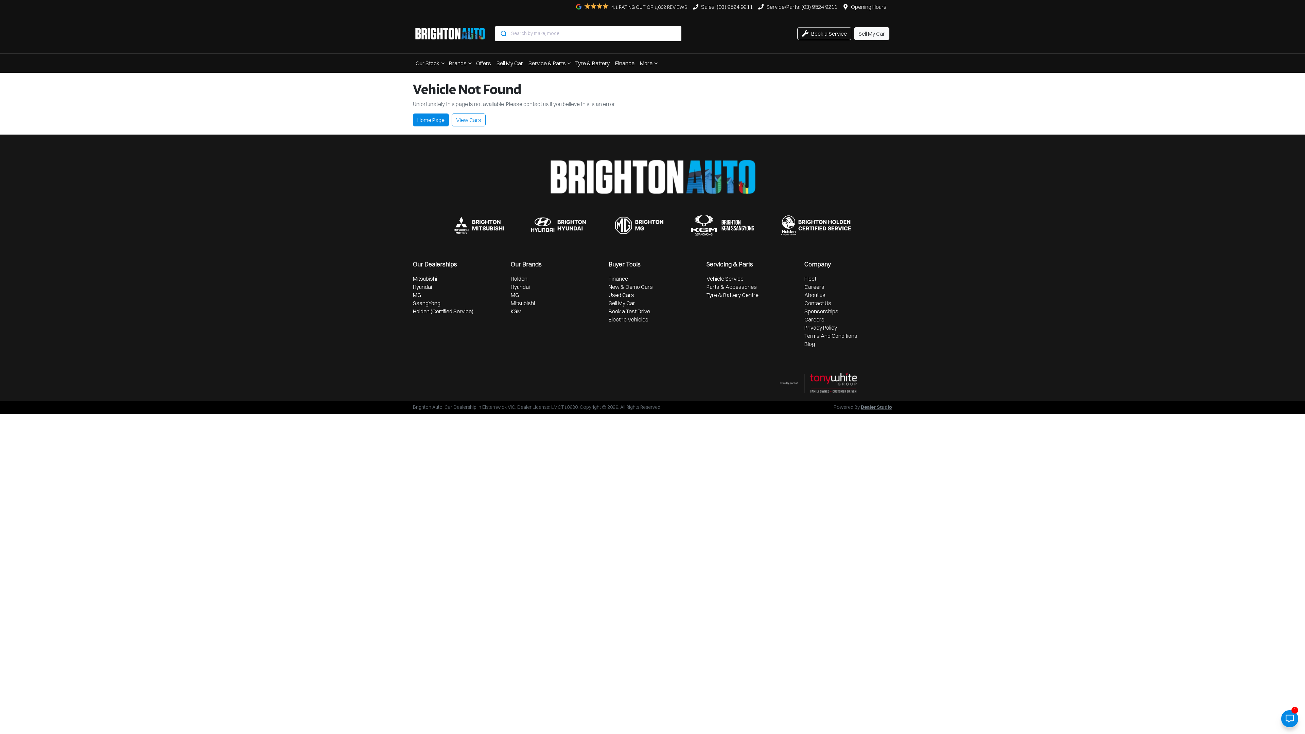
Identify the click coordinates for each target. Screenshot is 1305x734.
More (646, 63)
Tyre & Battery (592, 63)
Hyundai (422, 286)
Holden (519, 278)
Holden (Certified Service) (443, 311)
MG (417, 295)
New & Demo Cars (631, 286)
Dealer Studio (876, 407)
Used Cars (621, 295)
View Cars (468, 120)
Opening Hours (869, 6)
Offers (483, 63)
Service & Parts (547, 63)
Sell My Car (510, 63)
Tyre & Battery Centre (733, 295)
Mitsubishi (425, 278)
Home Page (431, 120)
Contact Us (817, 303)
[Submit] (503, 33)
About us (814, 295)
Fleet (810, 278)
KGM (516, 311)
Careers (814, 286)
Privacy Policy (820, 327)
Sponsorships (821, 311)
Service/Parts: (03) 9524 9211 (801, 6)
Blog (809, 343)
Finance (624, 63)
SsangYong (426, 303)
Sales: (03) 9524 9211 (727, 6)
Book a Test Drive (629, 311)
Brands (458, 63)
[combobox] (588, 33)
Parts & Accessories (732, 286)
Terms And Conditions (830, 335)
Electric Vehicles (628, 319)
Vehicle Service (725, 278)
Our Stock (427, 63)
